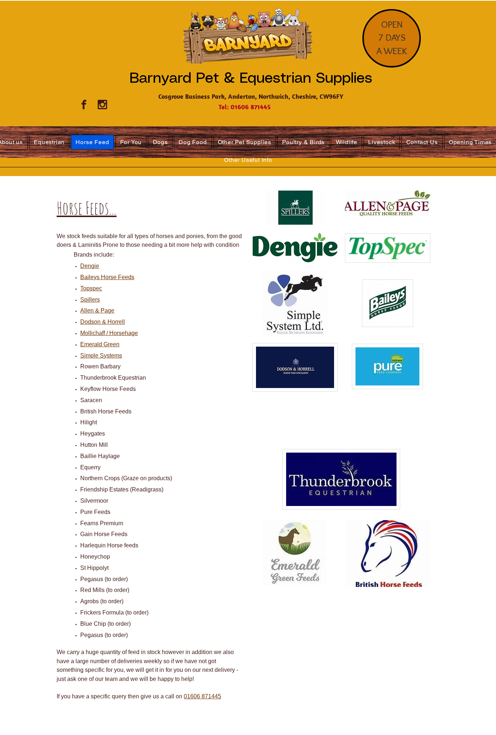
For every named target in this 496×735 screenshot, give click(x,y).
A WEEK (392, 51)
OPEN (392, 24)
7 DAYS (392, 37)
